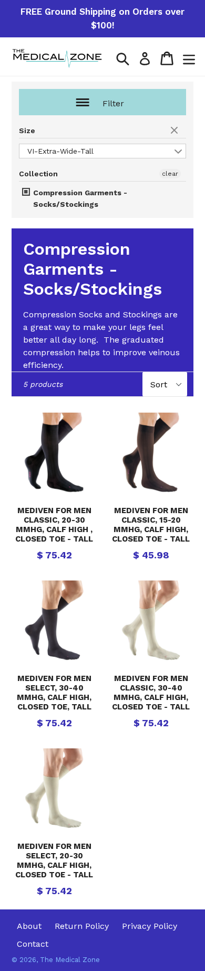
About (29, 926)
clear (175, 131)
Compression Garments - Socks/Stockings (79, 198)
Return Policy (82, 926)
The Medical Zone (70, 960)
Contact (32, 944)
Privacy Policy (149, 926)
